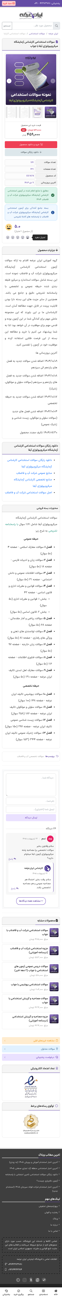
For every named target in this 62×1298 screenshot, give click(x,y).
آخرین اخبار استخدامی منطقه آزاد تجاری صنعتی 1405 (34, 1168)
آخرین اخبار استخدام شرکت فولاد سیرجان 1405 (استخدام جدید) (32, 1189)
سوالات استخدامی (37, 33)
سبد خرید (7, 3)
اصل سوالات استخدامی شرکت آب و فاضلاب (28, 493)
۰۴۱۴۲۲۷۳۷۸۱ (15, 1264)
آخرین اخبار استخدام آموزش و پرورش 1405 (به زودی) (33, 1162)
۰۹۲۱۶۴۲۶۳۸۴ (15, 1269)
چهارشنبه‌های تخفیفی (48, 1206)
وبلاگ (55, 1219)
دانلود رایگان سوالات (30, 152)
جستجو (7, 26)
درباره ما (54, 1225)
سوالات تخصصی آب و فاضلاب (30, 756)
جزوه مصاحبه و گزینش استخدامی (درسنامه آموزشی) (30, 1019)
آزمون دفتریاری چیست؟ (47, 1181)
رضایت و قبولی (51, 1212)
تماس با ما (53, 1231)
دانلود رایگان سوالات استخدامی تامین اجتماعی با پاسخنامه (31, 1174)
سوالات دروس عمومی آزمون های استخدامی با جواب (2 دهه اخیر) (31, 968)
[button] (9, 80)
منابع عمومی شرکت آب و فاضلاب (34, 473)
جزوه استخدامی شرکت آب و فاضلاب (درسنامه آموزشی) (29, 951)
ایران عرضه (53, 33)
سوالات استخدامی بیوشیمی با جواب (29, 985)
